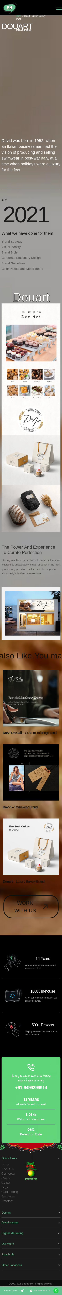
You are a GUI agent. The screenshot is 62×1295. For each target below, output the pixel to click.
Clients (6, 1178)
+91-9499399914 (31, 1087)
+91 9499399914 (42, 1290)
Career (6, 1183)
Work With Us (25, 906)
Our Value (8, 1173)
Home (18, 16)
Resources (8, 1196)
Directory (7, 1201)
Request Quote (10, 1290)
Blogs (5, 1187)
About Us (8, 1169)
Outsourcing (10, 1192)
